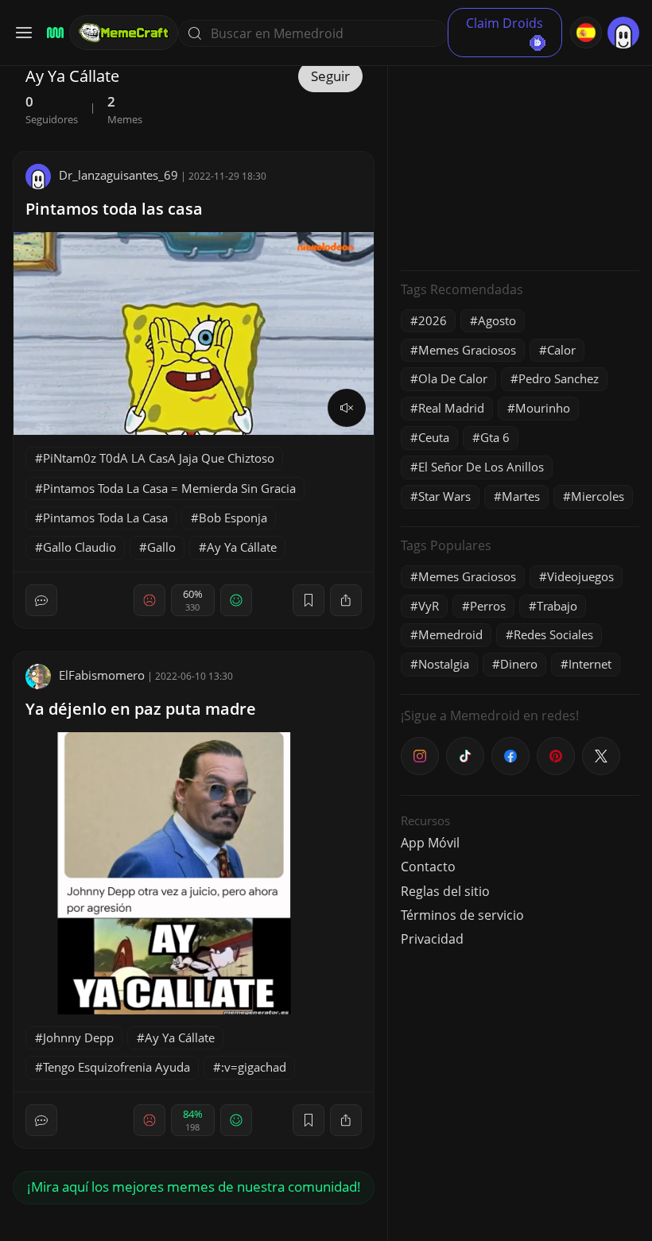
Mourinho (542, 408)
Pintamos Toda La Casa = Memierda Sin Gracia (169, 488)
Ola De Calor (452, 378)
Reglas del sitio (445, 891)
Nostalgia (443, 664)
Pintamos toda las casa (114, 208)
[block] (346, 600)
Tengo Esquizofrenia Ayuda (116, 1067)
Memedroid (450, 634)
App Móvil (430, 842)
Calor (561, 350)
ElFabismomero (102, 675)
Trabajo (557, 606)
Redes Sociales (553, 634)
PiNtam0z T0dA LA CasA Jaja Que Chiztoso (158, 458)
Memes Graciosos (467, 350)
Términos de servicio (462, 915)
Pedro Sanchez (558, 378)
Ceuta (433, 437)
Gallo (161, 547)
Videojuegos (580, 576)
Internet (590, 664)
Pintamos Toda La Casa (105, 517)
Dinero (519, 664)
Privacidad (432, 939)
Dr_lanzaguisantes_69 (118, 175)
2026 (432, 320)
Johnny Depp (78, 1037)
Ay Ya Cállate (242, 547)
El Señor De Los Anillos (481, 467)
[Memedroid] (53, 33)
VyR (428, 606)
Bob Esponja (233, 517)
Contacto (428, 866)
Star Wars (444, 496)
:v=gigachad (253, 1067)
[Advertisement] (520, 159)
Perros (488, 606)
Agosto (497, 320)
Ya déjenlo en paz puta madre (140, 708)
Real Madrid (451, 408)
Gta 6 (495, 437)
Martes (521, 496)
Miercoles (597, 496)
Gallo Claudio (79, 547)
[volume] (347, 408)
